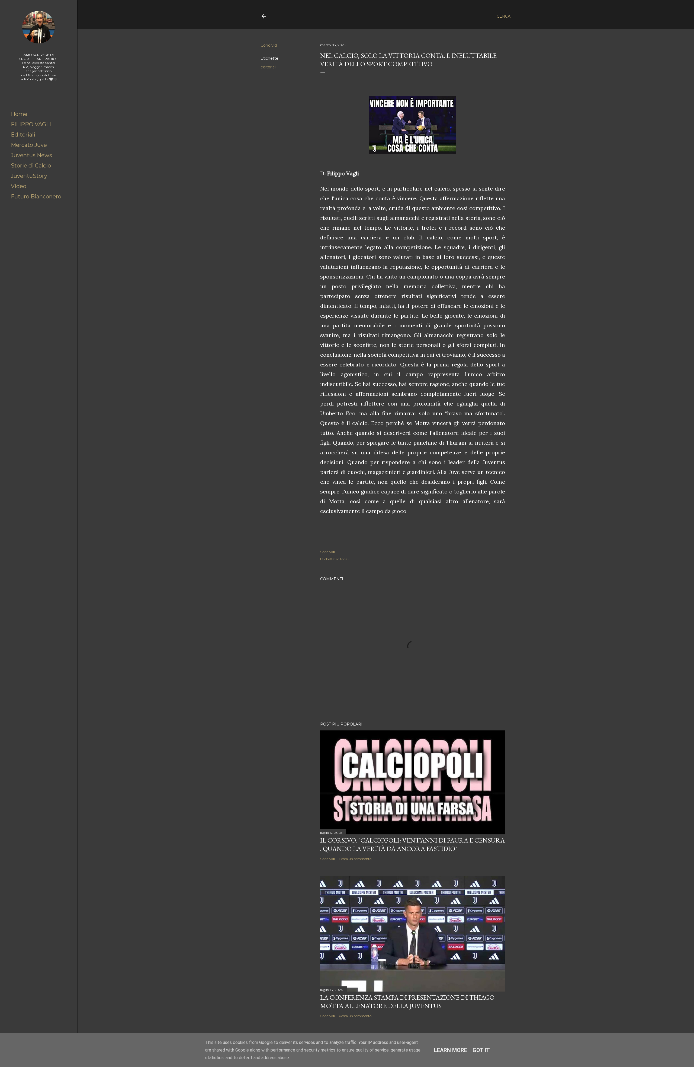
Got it (481, 1050)
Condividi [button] (269, 45)
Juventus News (31, 155)
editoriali (268, 67)
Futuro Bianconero (36, 196)
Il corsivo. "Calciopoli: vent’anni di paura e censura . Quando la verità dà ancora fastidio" (412, 844)
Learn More (450, 1050)
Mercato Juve (29, 145)
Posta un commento (355, 859)
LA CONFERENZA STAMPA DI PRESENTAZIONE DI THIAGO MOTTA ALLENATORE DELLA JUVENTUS (407, 1001)
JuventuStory (29, 176)
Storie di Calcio (31, 165)
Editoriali (23, 134)
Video (18, 186)
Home (19, 114)
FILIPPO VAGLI (31, 124)
